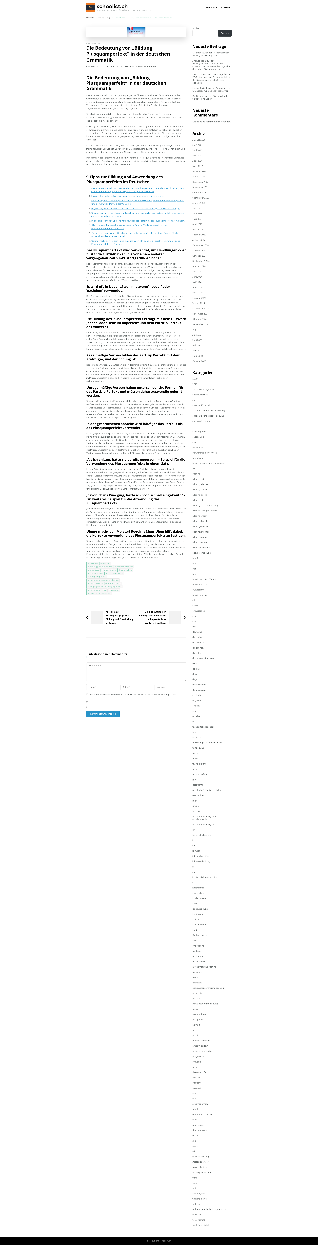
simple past (198, 1125)
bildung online (199, 495)
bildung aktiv (199, 479)
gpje (194, 800)
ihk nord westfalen (201, 856)
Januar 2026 (198, 177)
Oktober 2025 (199, 192)
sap (194, 1093)
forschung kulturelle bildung (207, 743)
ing (194, 872)
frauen (195, 753)
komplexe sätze (115, 573)
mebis (195, 977)
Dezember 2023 (200, 308)
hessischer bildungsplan (204, 824)
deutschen (197, 637)
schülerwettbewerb (202, 1114)
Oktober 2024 (199, 256)
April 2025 (197, 224)
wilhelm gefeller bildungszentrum (209, 1209)
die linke (196, 653)
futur (195, 769)
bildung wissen (199, 516)
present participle (201, 1041)
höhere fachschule (201, 835)
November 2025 (200, 187)
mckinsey (197, 972)
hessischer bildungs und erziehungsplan (204, 817)
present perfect (200, 1046)
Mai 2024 (196, 282)
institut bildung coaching (205, 877)
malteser (196, 951)
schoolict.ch (112, 6)
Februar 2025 (199, 235)
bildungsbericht (200, 521)
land (194, 930)
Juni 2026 (197, 150)
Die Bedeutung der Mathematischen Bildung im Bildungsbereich (210, 54)
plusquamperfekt (98, 576)
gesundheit (198, 795)
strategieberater (200, 1162)
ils (193, 867)
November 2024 (200, 250)
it (193, 882)
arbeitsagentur (199, 431)
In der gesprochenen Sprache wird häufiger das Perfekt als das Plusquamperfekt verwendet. (138, 221)
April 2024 (197, 287)
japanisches (198, 893)
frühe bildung (199, 764)
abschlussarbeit (200, 395)
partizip (196, 998)
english (196, 706)
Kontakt (226, 7)
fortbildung (198, 748)
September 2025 (200, 198)
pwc (194, 1067)
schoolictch (92, 66)
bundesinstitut (199, 584)
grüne (195, 806)
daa (194, 627)
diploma (196, 669)
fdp (194, 732)
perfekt (196, 1025)
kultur (195, 919)
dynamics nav (199, 690)
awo (194, 442)
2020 (195, 379)
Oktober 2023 (199, 319)
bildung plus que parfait (101, 567)
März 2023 (197, 356)
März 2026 (197, 166)
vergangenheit (114, 583)
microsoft (197, 983)
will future (197, 1214)
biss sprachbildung (201, 553)
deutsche (197, 632)
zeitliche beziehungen (100, 593)
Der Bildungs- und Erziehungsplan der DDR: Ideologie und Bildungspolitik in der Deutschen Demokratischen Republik (211, 78)
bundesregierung (201, 595)
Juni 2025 (197, 213)
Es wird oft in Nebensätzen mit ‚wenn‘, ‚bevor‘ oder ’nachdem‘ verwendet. (127, 196)
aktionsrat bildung (201, 421)
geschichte (197, 785)
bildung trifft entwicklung (205, 505)
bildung (106, 563)
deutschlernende (125, 567)
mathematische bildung (204, 967)
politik (195, 1035)
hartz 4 (195, 811)
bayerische (197, 447)
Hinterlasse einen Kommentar (140, 66)
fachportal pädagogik (203, 727)
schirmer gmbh (200, 1104)
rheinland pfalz (200, 1072)
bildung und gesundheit (204, 511)
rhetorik (196, 1077)
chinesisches (198, 611)
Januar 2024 (198, 303)
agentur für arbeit (201, 405)
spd (194, 1141)
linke (194, 940)
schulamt (197, 1109)
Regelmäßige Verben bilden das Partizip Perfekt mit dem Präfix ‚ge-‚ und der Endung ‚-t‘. (135, 208)
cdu (194, 600)
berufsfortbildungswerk (204, 453)
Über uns (211, 7)
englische (197, 700)
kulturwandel (199, 925)
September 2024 (200, 261)
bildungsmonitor (200, 532)
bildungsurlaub (200, 542)
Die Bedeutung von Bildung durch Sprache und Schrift (210, 97)
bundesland (198, 590)
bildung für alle (200, 489)
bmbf (195, 558)
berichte (94, 563)
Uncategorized (199, 1193)
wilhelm (196, 1204)
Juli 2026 (196, 145)
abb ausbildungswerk (203, 389)
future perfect (199, 774)
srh (194, 1151)
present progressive (202, 1051)
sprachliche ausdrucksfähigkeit (104, 580)
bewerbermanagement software (208, 463)
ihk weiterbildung (201, 861)
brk (194, 574)
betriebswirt (198, 458)
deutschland (198, 642)
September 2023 (200, 324)
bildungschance (200, 526)
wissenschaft (198, 1220)
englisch (196, 695)
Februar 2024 (199, 298)
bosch (195, 563)
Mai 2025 (196, 219)
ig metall (196, 851)
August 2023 (198, 329)
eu (193, 721)
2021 (194, 384)
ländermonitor (199, 935)
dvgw (195, 679)
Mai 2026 (196, 156)
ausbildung (198, 437)
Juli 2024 (196, 272)
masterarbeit (198, 961)
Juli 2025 (196, 208)
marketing (197, 956)
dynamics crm (199, 684)
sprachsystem (96, 583)
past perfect (198, 1019)
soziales (196, 1135)
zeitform (115, 590)
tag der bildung (200, 1167)
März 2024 (197, 293)
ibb (194, 845)
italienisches (198, 888)
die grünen (198, 648)
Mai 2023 (196, 345)
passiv (195, 1009)
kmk (194, 904)
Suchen (196, 28)
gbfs (194, 779)
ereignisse (94, 570)
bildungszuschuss (201, 547)
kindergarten (199, 898)
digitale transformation (203, 658)
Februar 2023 (199, 361)
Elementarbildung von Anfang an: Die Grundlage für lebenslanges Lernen (211, 89)
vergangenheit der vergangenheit (106, 586)
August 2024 (198, 266)
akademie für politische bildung (208, 416)
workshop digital (200, 1225)
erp (194, 711)
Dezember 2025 (200, 182)
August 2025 (198, 203)
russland (196, 1088)
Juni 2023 (197, 340)
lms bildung (198, 946)
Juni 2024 (197, 277)
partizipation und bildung (205, 1004)
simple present (199, 1130)
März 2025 (197, 229)
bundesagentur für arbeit (205, 579)
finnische (196, 737)
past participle (199, 1014)
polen (195, 1030)
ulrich (195, 1188)
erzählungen (110, 570)
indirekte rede (96, 573)
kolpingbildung (200, 909)
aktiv (194, 426)
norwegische (198, 993)
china (195, 605)
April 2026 (197, 161)
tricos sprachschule (202, 1172)
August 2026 (198, 140)
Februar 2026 (199, 171)
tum (194, 1178)
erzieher (196, 716)
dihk (194, 663)
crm (194, 616)
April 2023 (197, 351)
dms (194, 674)
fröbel (195, 758)
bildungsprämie (200, 537)
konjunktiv (197, 914)
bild (194, 468)
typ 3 (194, 1183)
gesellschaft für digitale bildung (208, 790)
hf (193, 830)
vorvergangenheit (98, 590)
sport (195, 1146)
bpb (194, 569)
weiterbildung (199, 1199)
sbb (194, 1099)
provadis (196, 1062)
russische (196, 1083)
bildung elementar (201, 484)
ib (193, 840)
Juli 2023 (196, 335)
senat (195, 1120)
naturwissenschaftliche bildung (208, 988)
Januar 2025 (198, 240)
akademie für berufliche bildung (208, 410)
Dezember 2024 (200, 245)
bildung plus (93, 43)
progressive (198, 1056)
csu (194, 621)
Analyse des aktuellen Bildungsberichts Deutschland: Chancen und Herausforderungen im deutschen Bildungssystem (211, 65)
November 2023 (200, 314)
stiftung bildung (200, 1156)
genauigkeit (126, 570)
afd (194, 400)
